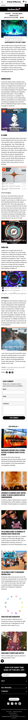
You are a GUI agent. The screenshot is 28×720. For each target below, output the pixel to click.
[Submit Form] (25, 675)
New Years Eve (10, 369)
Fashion (7, 13)
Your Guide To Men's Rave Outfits (12, 653)
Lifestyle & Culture (11, 17)
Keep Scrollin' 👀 (14, 426)
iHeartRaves (15, 715)
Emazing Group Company (19, 716)
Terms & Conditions (13, 713)
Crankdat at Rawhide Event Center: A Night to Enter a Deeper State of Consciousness (13, 495)
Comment (6, 403)
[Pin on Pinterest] (12, 372)
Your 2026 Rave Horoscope (10, 617)
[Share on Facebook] (7, 372)
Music (22, 17)
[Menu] (2, 2)
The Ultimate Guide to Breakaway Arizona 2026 (12, 573)
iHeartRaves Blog (13, 9)
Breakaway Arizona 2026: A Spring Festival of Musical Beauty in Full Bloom (13, 452)
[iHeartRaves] (14, 2)
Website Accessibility (17, 711)
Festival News (17, 13)
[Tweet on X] (10, 372)
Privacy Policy (9, 711)
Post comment (14, 418)
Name (4, 389)
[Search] (26, 5)
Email (4, 396)
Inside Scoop (14, 15)
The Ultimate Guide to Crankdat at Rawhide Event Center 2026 (13, 533)
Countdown (22, 367)
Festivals (3, 369)
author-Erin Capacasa (12, 367)
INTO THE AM (14, 718)
